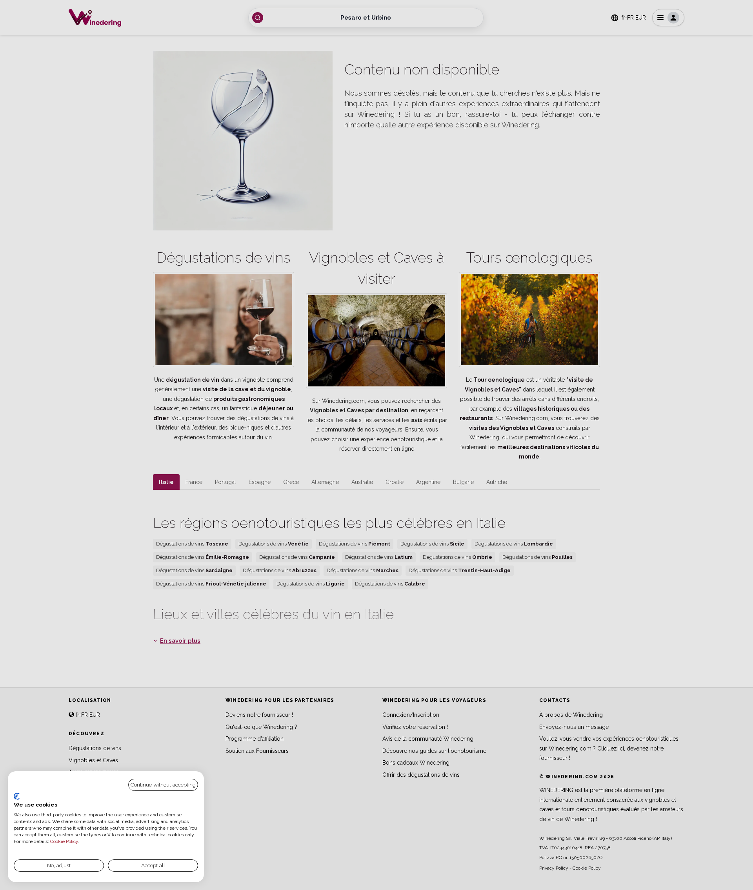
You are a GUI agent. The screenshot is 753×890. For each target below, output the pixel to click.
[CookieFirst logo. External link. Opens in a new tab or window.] (17, 796)
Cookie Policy (64, 841)
